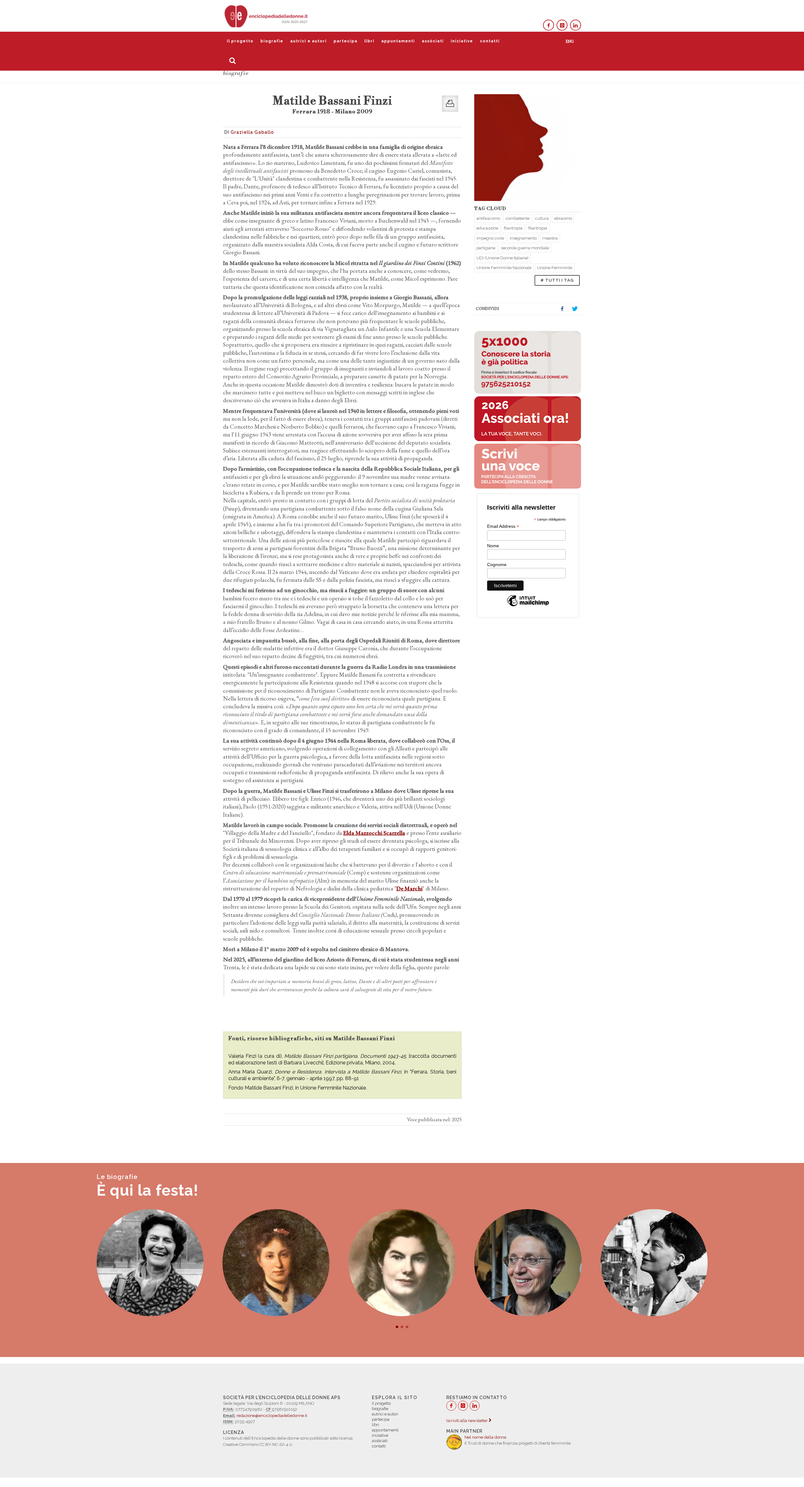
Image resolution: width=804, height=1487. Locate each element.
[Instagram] (562, 25)
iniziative (462, 41)
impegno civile (490, 238)
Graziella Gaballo (252, 132)
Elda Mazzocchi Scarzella (374, 833)
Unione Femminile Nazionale (503, 267)
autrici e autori (308, 41)
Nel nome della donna (485, 1437)
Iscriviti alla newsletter (467, 1420)
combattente (518, 218)
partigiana (485, 248)
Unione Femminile (554, 267)
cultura (542, 218)
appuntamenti (398, 41)
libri (369, 41)
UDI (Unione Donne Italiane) (502, 258)
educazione (487, 228)
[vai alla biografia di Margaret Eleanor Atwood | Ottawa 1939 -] (654, 1262)
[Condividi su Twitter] (574, 309)
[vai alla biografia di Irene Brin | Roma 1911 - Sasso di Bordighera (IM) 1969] (528, 1262)
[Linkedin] (575, 25)
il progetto (240, 41)
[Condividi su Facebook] (562, 309)
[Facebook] (548, 25)
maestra (550, 238)
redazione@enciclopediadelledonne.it (271, 1415)
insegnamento (523, 238)
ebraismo (563, 218)
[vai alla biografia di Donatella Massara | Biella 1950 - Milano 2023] (401, 1262)
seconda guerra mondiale (525, 248)
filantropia (513, 228)
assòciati (433, 41)
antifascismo (488, 218)
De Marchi (409, 888)
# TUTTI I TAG (557, 280)
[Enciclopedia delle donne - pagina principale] (266, 15)
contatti (490, 41)
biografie (271, 41)
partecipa (345, 41)
